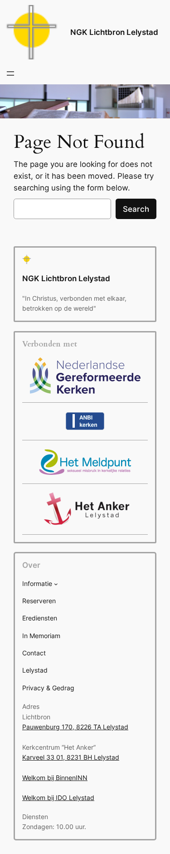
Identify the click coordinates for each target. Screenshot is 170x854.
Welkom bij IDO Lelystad (58, 797)
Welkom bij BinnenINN (54, 777)
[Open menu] (10, 73)
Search (136, 209)
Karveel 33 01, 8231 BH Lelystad (70, 757)
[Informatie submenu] (56, 584)
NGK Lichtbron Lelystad (114, 32)
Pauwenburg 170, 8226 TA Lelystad (75, 727)
